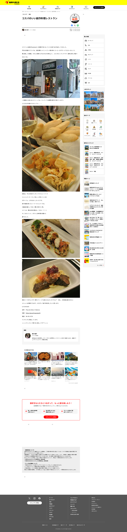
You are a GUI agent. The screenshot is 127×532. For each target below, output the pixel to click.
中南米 (89, 50)
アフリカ (90, 78)
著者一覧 (72, 506)
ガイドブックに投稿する (96, 507)
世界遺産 (94, 129)
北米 (89, 45)
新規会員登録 (74, 510)
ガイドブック (72, 8)
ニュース (72, 504)
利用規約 (93, 501)
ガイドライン (94, 503)
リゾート (90, 64)
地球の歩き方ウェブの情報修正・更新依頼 (35, 459)
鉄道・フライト (94, 136)
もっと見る (99, 265)
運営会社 (93, 497)
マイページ (74, 512)
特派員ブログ (57, 8)
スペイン (32, 11)
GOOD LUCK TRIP (74, 514)
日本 (89, 82)
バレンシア (37, 11)
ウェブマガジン (43, 8)
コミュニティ (86, 8)
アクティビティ (87, 135)
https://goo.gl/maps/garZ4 (33, 313)
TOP (23, 11)
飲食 (87, 122)
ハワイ (89, 59)
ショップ (100, 135)
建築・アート (94, 122)
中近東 (89, 73)
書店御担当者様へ (95, 505)
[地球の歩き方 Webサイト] (12, 2)
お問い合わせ (94, 511)
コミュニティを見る (99, 7)
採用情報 (93, 509)
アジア (89, 68)
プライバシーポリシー (96, 499)
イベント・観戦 (87, 129)
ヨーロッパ (27, 11)
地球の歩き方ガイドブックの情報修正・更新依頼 (36, 460)
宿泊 (101, 122)
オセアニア (90, 54)
